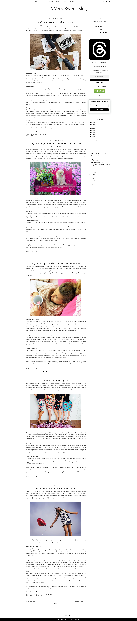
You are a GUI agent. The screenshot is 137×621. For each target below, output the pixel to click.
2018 (91, 136)
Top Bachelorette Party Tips (56, 380)
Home (28, 1)
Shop (57, 1)
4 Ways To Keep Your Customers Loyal (55, 22)
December (94, 138)
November (94, 140)
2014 (91, 180)
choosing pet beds (75, 217)
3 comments (51, 479)
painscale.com (74, 326)
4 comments (51, 594)
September (94, 144)
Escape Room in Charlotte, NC (48, 460)
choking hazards (65, 238)
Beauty (43, 1)
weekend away (55, 445)
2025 (91, 122)
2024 (91, 124)
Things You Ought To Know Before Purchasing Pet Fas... (98, 156)
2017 (91, 174)
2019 (91, 134)
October (93, 142)
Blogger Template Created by (68, 619)
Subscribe (99, 109)
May (93, 152)
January (93, 172)
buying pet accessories (75, 155)
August (93, 146)
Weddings (38, 480)
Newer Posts (32, 601)
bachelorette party (52, 433)
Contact (36, 1)
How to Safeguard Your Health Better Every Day (56, 488)
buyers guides (80, 206)
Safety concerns (41, 226)
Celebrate (73, 1)
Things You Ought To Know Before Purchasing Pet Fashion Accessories (56, 145)
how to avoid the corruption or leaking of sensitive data (41, 115)
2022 (91, 128)
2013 (91, 182)
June (93, 150)
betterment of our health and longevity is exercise (64, 573)
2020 (91, 132)
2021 (91, 130)
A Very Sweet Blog (68, 8)
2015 (91, 178)
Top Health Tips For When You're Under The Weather (56, 263)
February (94, 170)
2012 (91, 184)
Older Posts (80, 601)
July (93, 148)
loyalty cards (65, 77)
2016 (91, 176)
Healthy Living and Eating (37, 372)
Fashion (50, 1)
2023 (91, 126)
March (93, 168)
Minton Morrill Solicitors (35, 551)
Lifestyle (64, 1)
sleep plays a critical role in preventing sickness (58, 339)
